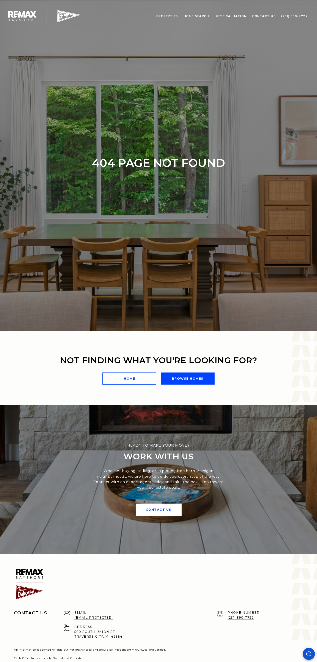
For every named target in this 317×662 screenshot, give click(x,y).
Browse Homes (188, 378)
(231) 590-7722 (241, 618)
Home (129, 378)
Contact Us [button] (158, 510)
